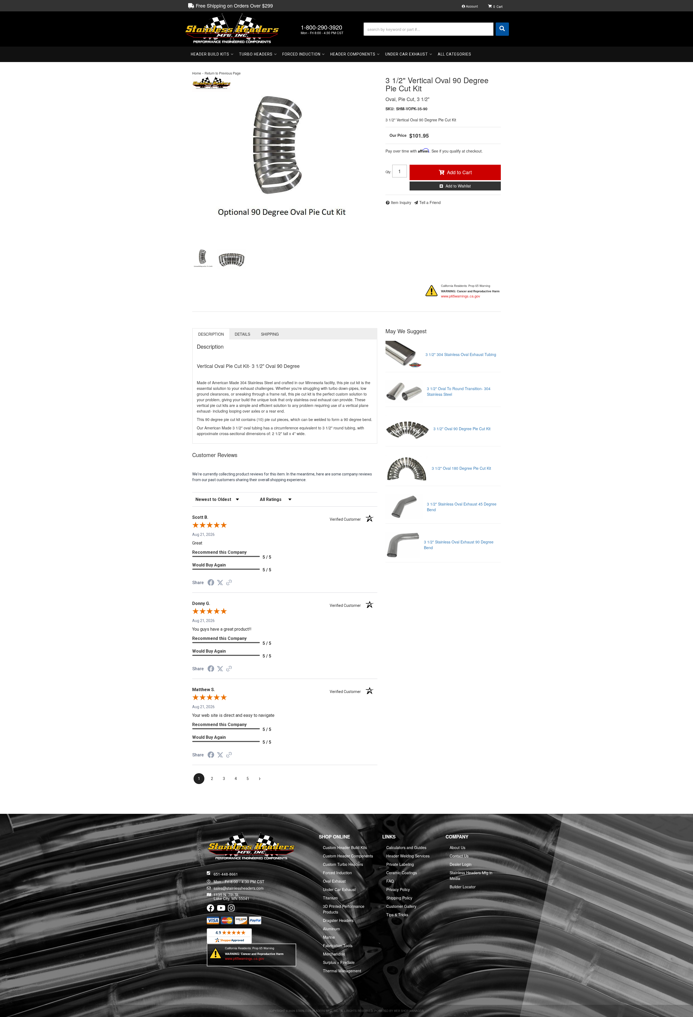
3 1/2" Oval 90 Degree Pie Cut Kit (462, 428)
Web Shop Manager (408, 1011)
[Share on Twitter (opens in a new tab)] (220, 583)
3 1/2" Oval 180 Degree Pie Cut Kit (461, 468)
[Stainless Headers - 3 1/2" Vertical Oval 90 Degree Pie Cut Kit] (211, 83)
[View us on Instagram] (231, 909)
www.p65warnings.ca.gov (460, 296)
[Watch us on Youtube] (221, 909)
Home (196, 73)
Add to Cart (459, 172)
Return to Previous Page (223, 73)
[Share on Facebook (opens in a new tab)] (211, 583)
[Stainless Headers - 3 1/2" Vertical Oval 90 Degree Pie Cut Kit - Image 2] (231, 260)
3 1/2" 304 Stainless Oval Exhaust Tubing (461, 354)
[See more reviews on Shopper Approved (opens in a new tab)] (229, 583)
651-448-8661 (226, 874)
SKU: (390, 108)
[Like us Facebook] (210, 909)
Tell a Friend (430, 202)
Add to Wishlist (458, 186)
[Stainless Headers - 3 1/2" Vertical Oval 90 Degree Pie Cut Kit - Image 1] (204, 260)
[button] (436, 29)
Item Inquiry (401, 202)
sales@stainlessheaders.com (239, 888)
